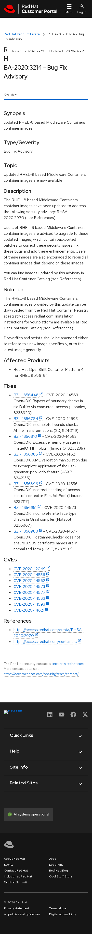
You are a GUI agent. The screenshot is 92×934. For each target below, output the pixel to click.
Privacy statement (16, 908)
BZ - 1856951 (25, 507)
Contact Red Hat (16, 871)
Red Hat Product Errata (22, 34)
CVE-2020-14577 (29, 592)
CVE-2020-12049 (29, 568)
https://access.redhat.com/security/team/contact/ (41, 674)
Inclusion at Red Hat (18, 876)
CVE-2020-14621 (28, 610)
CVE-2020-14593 (29, 604)
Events (8, 865)
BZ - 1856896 (25, 483)
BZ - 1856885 (25, 454)
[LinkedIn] (50, 716)
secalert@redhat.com (68, 663)
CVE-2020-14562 (29, 580)
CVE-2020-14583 (29, 598)
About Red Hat (14, 859)
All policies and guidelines (22, 914)
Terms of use (57, 908)
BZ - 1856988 (25, 531)
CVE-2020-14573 (29, 586)
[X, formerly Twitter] (85, 716)
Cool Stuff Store (60, 876)
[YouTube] (62, 716)
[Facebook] (73, 716)
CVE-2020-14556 (29, 574)
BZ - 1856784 (25, 418)
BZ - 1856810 (25, 436)
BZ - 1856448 (26, 394)
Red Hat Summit (15, 882)
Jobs (52, 859)
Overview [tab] (10, 95)
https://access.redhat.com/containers (45, 641)
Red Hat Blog (58, 871)
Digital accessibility (62, 914)
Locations (56, 865)
